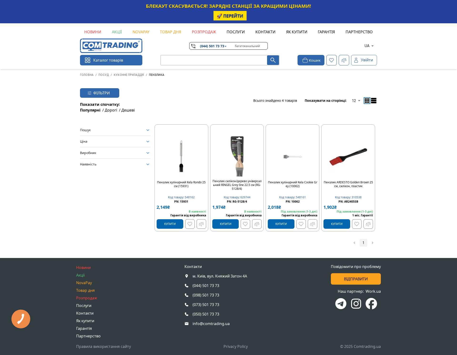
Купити (170, 224)
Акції (117, 31)
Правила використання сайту (103, 346)
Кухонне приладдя (129, 75)
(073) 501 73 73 (206, 304)
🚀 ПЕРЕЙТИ (230, 16)
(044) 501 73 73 (212, 46)
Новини (92, 31)
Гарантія (326, 31)
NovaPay (141, 31)
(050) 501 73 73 (206, 314)
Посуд (104, 75)
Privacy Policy (236, 346)
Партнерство (359, 31)
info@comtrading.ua (211, 323)
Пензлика (156, 75)
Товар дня (170, 31)
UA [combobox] (367, 46)
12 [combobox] (354, 100)
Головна (87, 75)
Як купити (296, 31)
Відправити (356, 279)
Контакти (265, 31)
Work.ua (373, 291)
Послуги (236, 31)
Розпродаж (204, 31)
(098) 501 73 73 (206, 295)
